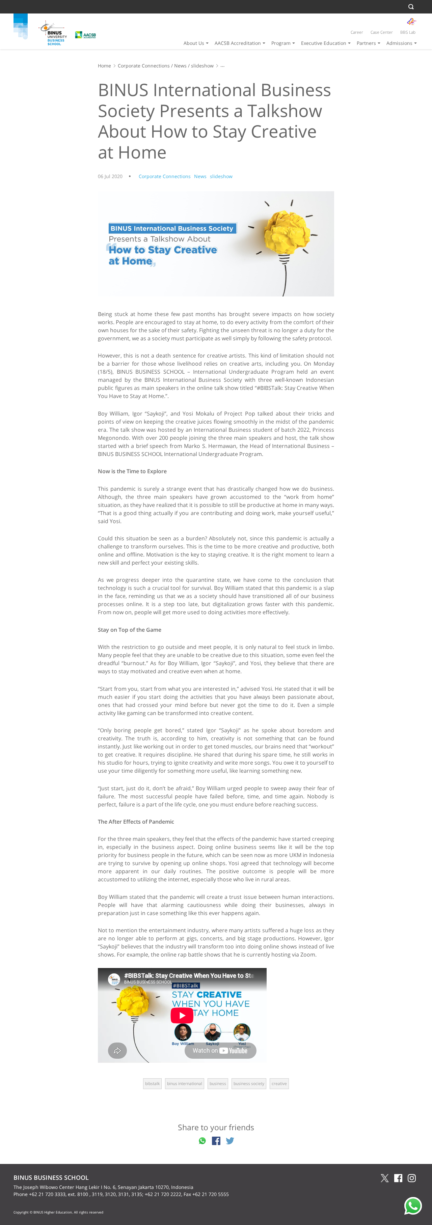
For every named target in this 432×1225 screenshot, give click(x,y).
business (218, 1083)
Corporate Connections (144, 65)
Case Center (382, 32)
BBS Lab (407, 32)
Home (104, 65)
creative (279, 1083)
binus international (184, 1083)
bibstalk (152, 1083)
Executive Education (323, 43)
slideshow (202, 65)
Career (357, 32)
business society (249, 1083)
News (180, 65)
